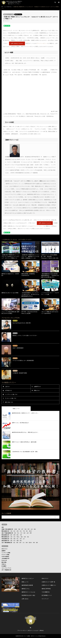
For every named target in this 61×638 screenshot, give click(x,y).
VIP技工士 (4, 564)
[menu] (58, 2)
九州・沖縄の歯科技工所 (7, 542)
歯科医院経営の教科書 (27, 585)
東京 (27, 531)
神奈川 (30, 531)
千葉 (24, 531)
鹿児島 (30, 542)
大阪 (28, 536)
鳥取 (11, 538)
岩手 (22, 529)
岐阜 (11, 534)
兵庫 (11, 536)
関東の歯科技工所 (5, 531)
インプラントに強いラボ (11, 394)
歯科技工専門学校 (46, 588)
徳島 (11, 540)
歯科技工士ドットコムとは (28, 592)
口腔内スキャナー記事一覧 (48, 582)
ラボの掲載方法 (45, 592)
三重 (21, 534)
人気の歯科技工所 (5, 558)
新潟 (15, 533)
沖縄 (34, 542)
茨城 (11, 531)
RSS (30, 627)
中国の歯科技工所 (5, 538)
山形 (32, 529)
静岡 (14, 534)
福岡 (37, 542)
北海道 (15, 529)
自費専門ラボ (37, 386)
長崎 (17, 542)
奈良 (14, 536)
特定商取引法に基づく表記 (28, 595)
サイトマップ (45, 598)
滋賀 (22, 536)
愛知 (18, 534)
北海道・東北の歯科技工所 (7, 529)
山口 (24, 538)
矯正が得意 (4, 562)
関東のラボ (36, 390)
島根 (14, 538)
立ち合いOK (4, 560)
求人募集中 (4, 566)
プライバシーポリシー (41, 43)
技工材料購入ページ (47, 595)
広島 (21, 538)
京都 (25, 536)
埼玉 (21, 531)
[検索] (55, 2)
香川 (14, 540)
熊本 (20, 542)
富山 (18, 533)
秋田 (28, 529)
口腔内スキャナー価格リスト (49, 585)
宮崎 (27, 542)
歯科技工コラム (25, 588)
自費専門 (3, 550)
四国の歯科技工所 (5, 540)
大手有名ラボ (8, 390)
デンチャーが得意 (5, 554)
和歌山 (18, 536)
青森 (19, 529)
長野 (31, 533)
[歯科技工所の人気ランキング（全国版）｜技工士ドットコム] (13, 2)
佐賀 (14, 542)
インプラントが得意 (6, 552)
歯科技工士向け (18, 14)
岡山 (18, 538)
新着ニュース (25, 582)
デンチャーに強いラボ (10, 398)
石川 (21, 533)
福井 (24, 533)
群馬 (18, 531)
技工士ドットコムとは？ (33, 630)
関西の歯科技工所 (5, 536)
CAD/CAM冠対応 (5, 556)
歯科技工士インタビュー (28, 578)
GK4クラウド (4, 548)
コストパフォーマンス (6, 568)
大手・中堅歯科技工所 (6, 569)
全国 (2, 527)
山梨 (28, 533)
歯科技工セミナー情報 (8, 14)
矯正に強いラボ (9, 402)
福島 (35, 529)
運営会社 (42, 630)
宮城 (25, 529)
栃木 (14, 531)
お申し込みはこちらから (17, 43)
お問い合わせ (25, 598)
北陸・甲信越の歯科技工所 (7, 533)
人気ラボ (7, 386)
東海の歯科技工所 (5, 534)
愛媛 (18, 540)
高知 (21, 540)
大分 (23, 542)
